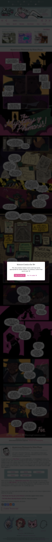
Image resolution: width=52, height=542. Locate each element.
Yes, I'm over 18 (19, 275)
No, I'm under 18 (32, 275)
